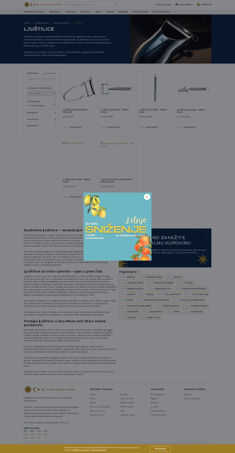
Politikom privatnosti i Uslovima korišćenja (89, 450)
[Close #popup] (147, 197)
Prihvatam (160, 449)
